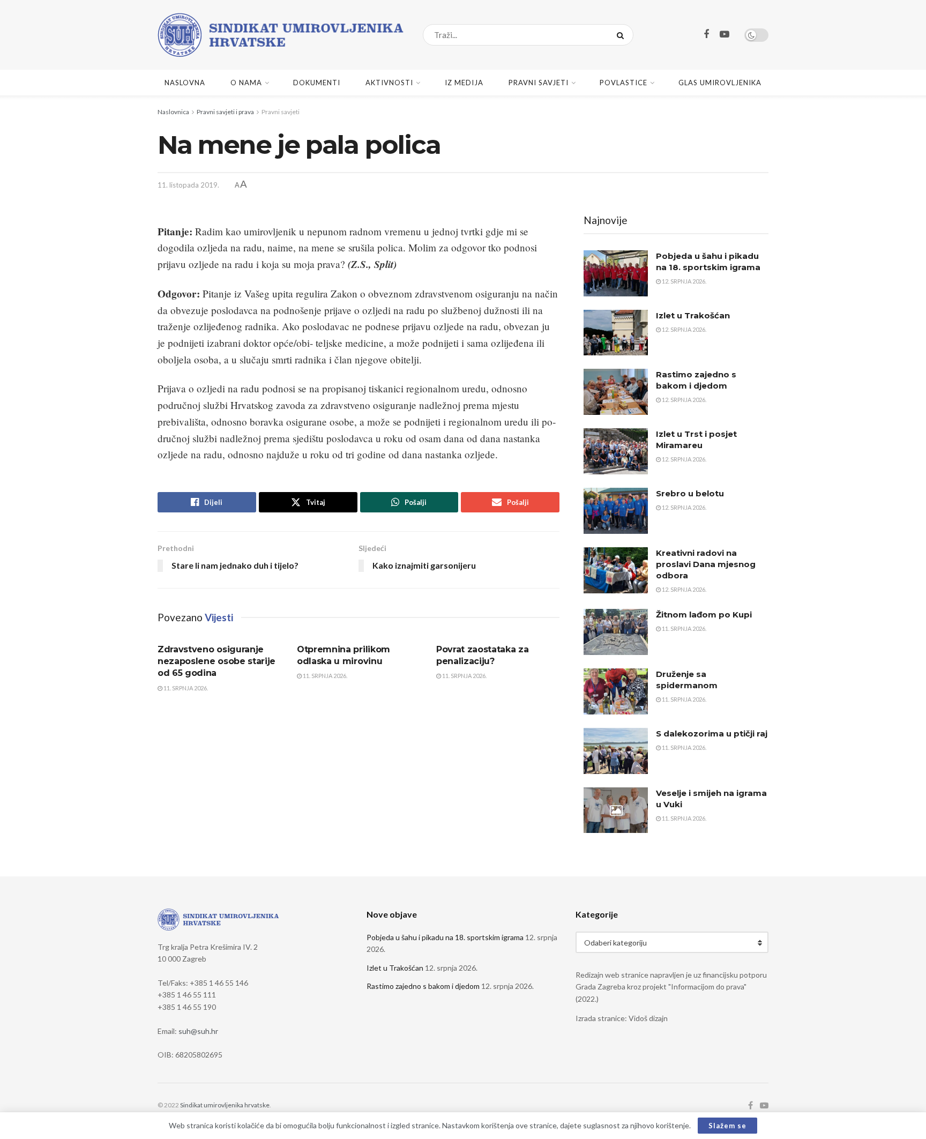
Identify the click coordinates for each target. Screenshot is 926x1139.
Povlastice (623, 82)
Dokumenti (316, 82)
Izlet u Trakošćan (693, 315)
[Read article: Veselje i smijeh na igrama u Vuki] (616, 810)
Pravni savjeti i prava (225, 112)
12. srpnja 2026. (683, 281)
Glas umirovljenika (719, 82)
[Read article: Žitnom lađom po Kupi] (616, 632)
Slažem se (727, 1125)
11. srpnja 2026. (185, 687)
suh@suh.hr (198, 1031)
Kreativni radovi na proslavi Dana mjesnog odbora (706, 564)
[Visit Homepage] (281, 35)
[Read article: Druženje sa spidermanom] (616, 691)
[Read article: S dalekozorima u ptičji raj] (616, 751)
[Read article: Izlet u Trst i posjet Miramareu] (616, 451)
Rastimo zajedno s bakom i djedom (423, 986)
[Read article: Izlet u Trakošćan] (616, 333)
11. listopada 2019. (188, 185)
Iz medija (464, 82)
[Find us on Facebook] (706, 34)
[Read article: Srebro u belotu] (616, 511)
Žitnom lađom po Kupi (704, 614)
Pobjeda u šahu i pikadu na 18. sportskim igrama (445, 937)
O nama (246, 82)
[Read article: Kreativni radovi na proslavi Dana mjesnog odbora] (616, 570)
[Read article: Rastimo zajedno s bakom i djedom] (616, 392)
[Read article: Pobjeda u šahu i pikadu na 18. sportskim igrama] (616, 273)
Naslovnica (173, 112)
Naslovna (185, 82)
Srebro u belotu (690, 493)
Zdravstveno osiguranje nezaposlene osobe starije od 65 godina (216, 661)
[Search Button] (622, 35)
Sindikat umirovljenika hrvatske (225, 1105)
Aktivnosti (389, 82)
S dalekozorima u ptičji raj (711, 733)
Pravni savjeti (539, 82)
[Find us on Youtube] (724, 34)
